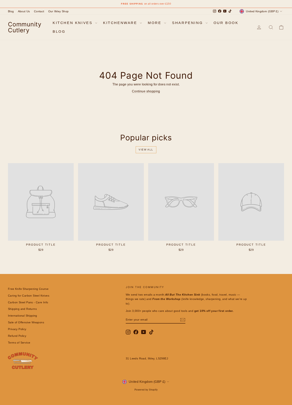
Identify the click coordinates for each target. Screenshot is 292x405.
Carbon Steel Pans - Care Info (28, 302)
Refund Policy (17, 335)
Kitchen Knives (73, 23)
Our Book (226, 23)
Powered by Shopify (146, 389)
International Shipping (22, 315)
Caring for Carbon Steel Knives (28, 295)
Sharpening (188, 23)
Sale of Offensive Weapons (26, 322)
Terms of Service (19, 342)
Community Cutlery (25, 27)
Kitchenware (121, 23)
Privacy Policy (17, 329)
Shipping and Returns (22, 308)
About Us (24, 11)
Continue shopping (146, 91)
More (155, 23)
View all (146, 149)
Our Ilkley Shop (58, 11)
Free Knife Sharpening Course (28, 288)
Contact (39, 11)
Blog (11, 11)
